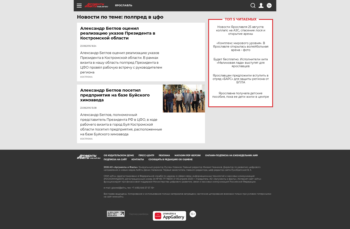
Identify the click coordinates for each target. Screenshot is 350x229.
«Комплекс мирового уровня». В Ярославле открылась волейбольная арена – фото (240, 46)
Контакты (137, 159)
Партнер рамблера (138, 214)
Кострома (86, 77)
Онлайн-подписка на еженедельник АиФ (231, 155)
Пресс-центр (146, 155)
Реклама (164, 155)
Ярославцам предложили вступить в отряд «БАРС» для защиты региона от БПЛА (241, 79)
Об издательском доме (119, 155)
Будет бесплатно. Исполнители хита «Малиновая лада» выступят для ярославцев (240, 63)
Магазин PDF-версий (188, 155)
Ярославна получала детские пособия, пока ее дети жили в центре (240, 95)
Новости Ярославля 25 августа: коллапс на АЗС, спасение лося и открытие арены (240, 30)
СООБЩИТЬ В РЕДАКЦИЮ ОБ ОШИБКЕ (170, 159)
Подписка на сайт (115, 159)
